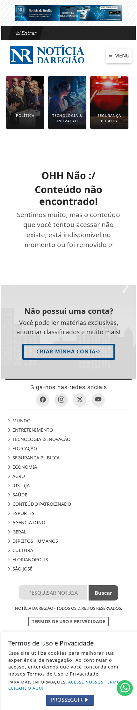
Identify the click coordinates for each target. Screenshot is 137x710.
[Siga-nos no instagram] (61, 400)
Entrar (28, 32)
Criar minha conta (66, 351)
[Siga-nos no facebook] (42, 400)
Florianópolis (29, 559)
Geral (18, 532)
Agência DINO (28, 522)
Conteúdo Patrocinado (41, 504)
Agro (18, 476)
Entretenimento (32, 430)
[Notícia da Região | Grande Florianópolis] (46, 55)
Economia (24, 467)
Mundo (21, 421)
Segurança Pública (35, 458)
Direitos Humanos (34, 541)
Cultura (22, 550)
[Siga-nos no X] (79, 400)
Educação (24, 448)
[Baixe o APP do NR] (68, 12)
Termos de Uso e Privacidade (68, 621)
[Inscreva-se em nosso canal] (98, 400)
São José (21, 569)
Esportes (22, 513)
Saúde (19, 495)
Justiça (20, 485)
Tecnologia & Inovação (40, 439)
